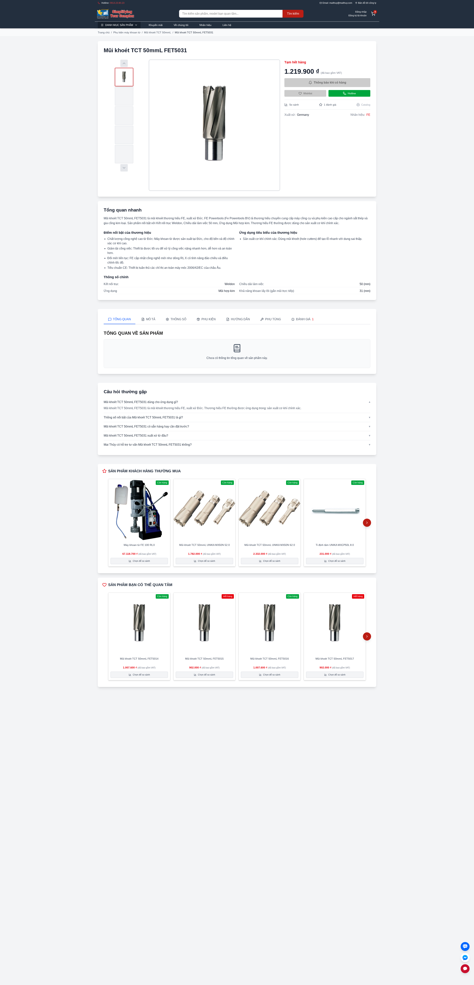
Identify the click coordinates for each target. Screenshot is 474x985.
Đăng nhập (361, 12)
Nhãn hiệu (205, 25)
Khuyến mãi (156, 25)
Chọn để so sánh (141, 561)
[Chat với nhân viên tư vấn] (465, 968)
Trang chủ (104, 32)
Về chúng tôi (181, 25)
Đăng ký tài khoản (357, 15)
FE (368, 114)
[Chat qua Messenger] (465, 957)
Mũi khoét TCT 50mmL (157, 32)
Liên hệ (227, 25)
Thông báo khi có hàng (330, 82)
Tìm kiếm (293, 13)
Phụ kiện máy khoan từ (126, 32)
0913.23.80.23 (117, 3)
